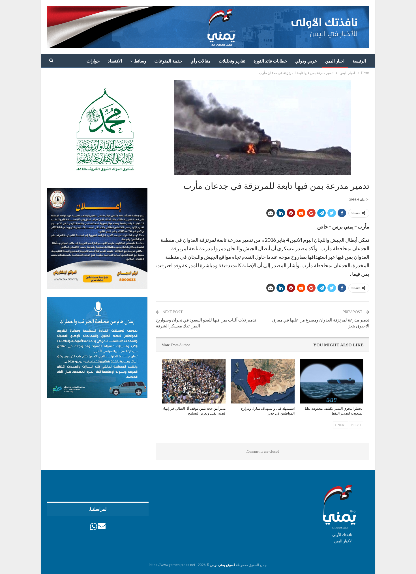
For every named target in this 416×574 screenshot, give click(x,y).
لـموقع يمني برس (222, 565)
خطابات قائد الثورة (270, 61)
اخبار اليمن (334, 61)
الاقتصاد (115, 61)
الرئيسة (359, 61)
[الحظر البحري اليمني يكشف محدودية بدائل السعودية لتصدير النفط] (331, 381)
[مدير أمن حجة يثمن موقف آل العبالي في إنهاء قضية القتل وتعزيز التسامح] (194, 381)
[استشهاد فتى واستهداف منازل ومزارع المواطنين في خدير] (262, 381)
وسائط (140, 61)
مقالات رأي (200, 61)
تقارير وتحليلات (232, 61)
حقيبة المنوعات (168, 61)
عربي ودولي (306, 61)
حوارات (93, 61)
